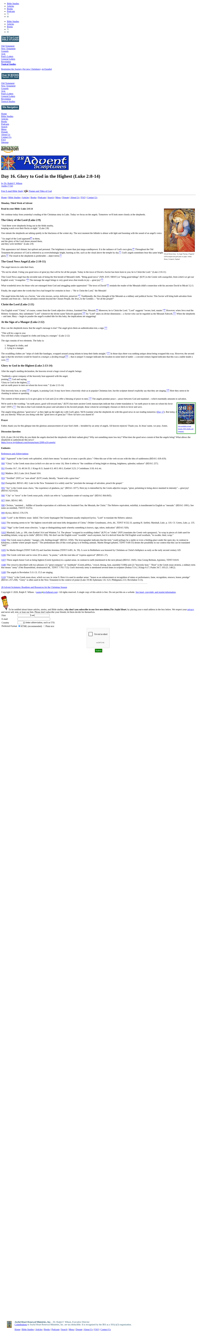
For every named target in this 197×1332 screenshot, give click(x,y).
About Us (5, 134)
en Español (47, 69)
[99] (3, 513)
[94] (3, 483)
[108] (3, 565)
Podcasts (11, 11)
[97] (3, 500)
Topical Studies (8, 64)
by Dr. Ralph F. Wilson (11, 183)
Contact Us (6, 137)
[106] (3, 555)
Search (4, 126)
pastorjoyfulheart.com (46, 592)
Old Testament (7, 46)
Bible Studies (13, 3)
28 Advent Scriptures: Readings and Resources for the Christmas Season (34, 587)
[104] (3, 540)
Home (4, 113)
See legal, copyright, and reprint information (156, 592)
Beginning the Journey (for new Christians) (21, 69)
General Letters (8, 59)
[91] (3, 468)
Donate (4, 132)
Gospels (5, 51)
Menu (3, 129)
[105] (3, 550)
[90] (3, 463)
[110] (3, 577)
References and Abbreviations (14, 453)
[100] (3, 518)
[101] (3, 522)
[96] (3, 495)
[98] (3, 505)
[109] (3, 572)
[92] (3, 473)
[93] (3, 478)
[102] (3, 527)
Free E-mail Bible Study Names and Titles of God (26, 191)
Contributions (21, 1324)
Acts (3, 54)
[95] (3, 488)
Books (10, 9)
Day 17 (160, 412)
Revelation (6, 61)
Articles (10, 6)
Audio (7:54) (7, 186)
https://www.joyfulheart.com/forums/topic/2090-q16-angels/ (28, 442)
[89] (3, 458)
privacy (190, 609)
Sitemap (5, 142)
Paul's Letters (7, 56)
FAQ (3, 139)
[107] (3, 560)
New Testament (8, 48)
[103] (3, 532)
